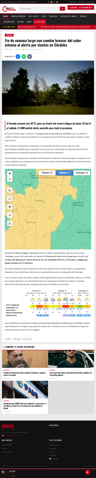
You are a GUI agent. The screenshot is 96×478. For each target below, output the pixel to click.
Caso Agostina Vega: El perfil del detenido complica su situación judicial (52, 27)
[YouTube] (57, 2)
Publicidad (90, 2)
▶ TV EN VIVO (40, 22)
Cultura (20, 22)
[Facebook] (48, 2)
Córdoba (83, 16)
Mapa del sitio (87, 466)
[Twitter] (54, 2)
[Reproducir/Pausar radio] (87, 472)
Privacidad (52, 455)
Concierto (53, 16)
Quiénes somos (54, 445)
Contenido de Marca (69, 16)
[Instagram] (51, 2)
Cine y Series (33, 16)
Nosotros (72, 2)
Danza (29, 22)
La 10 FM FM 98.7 (7, 445)
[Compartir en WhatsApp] (23, 56)
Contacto (81, 2)
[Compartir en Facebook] (18, 56)
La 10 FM (4, 448)
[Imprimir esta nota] (29, 56)
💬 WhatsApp (53, 459)
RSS (93, 466)
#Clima (8, 339)
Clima (44, 16)
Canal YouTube (6, 452)
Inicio (5, 16)
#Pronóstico (27, 339)
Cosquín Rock (8, 22)
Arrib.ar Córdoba (18, 16)
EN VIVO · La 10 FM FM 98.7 (81, 7)
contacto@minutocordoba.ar (13, 435)
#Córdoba (17, 339)
